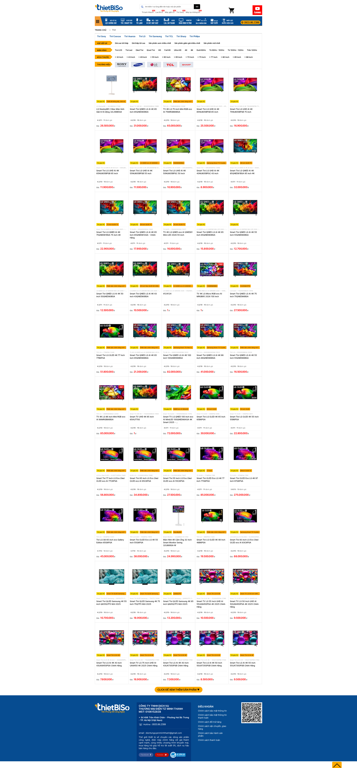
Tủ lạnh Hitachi (148, 12)
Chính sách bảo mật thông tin (212, 710)
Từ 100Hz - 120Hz (235, 50)
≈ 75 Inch (201, 57)
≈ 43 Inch (131, 57)
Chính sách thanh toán (209, 740)
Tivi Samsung (155, 36)
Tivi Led (129, 50)
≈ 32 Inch (119, 57)
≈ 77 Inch (213, 57)
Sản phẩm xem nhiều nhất (160, 43)
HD (159, 50)
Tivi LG (142, 36)
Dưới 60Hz (201, 50)
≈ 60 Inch (166, 57)
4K (186, 50)
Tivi (114, 30)
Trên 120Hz (252, 50)
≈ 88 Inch (248, 57)
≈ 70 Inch (190, 57)
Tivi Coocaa (115, 36)
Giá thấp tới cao (138, 43)
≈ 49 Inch (142, 57)
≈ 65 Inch (178, 57)
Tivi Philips (195, 36)
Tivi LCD (118, 50)
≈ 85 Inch (237, 57)
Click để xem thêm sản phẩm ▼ (178, 689)
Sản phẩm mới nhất (212, 43)
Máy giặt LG (169, 12)
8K (192, 50)
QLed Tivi (151, 50)
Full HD (167, 50)
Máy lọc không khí (193, 12)
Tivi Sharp (181, 36)
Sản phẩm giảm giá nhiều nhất (187, 43)
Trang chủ (100, 30)
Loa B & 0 (159, 12)
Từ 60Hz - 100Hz (216, 50)
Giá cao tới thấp (121, 43)
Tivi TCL (169, 36)
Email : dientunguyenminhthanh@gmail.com (160, 733)
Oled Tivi (139, 50)
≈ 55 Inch (154, 57)
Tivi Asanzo (129, 36)
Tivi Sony (180, 12)
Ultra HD (177, 50)
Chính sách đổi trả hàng (209, 722)
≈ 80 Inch (225, 57)
